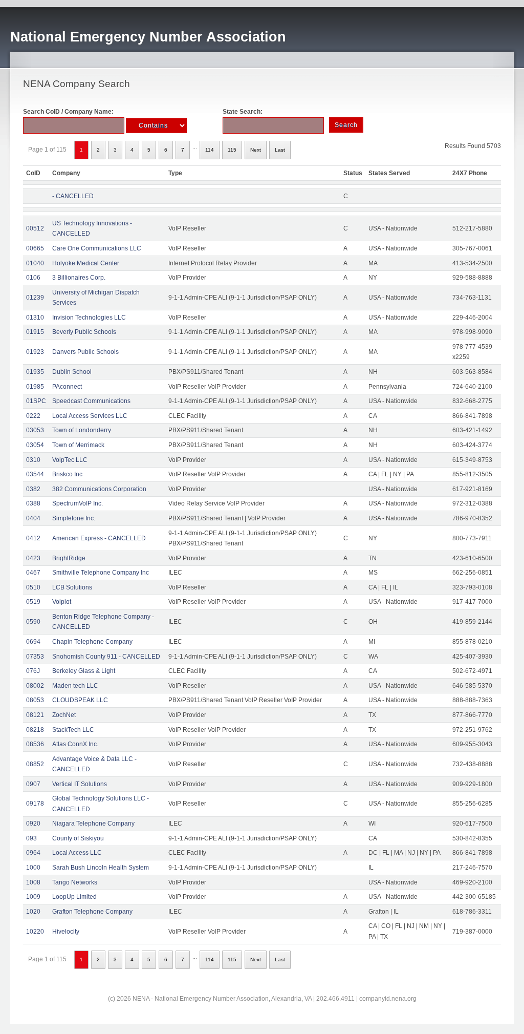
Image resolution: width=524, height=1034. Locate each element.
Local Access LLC (77, 852)
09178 (35, 803)
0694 (33, 641)
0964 (33, 852)
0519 (33, 601)
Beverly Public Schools (84, 331)
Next (255, 150)
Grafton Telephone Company (92, 911)
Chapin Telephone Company (92, 641)
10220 (35, 931)
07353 (35, 656)
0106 (33, 277)
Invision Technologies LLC (89, 317)
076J (33, 670)
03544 (35, 474)
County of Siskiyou (78, 838)
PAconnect (67, 386)
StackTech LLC (73, 729)
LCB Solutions (72, 587)
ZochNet (64, 715)
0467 (33, 572)
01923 (35, 351)
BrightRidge (68, 558)
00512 (35, 228)
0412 (33, 538)
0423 (33, 558)
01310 (35, 317)
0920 (33, 823)
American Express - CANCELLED (99, 538)
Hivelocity (65, 931)
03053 (35, 430)
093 (31, 838)
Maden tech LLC (75, 685)
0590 (33, 621)
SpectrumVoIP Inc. (77, 503)
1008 (33, 882)
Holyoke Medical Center (85, 263)
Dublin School (72, 371)
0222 (33, 415)
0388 (33, 503)
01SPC (36, 401)
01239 (35, 297)
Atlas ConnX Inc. (75, 744)
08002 (35, 685)
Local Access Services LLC (89, 415)
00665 (35, 248)
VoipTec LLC (70, 459)
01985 (35, 386)
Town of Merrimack (78, 445)
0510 (33, 587)
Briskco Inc (67, 474)
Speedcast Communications (91, 401)
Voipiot (61, 601)
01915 (35, 331)
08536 (35, 744)
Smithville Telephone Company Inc (100, 572)
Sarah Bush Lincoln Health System (100, 867)
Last (280, 150)
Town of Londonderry (81, 430)
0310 (33, 459)
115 (232, 150)
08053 (35, 700)
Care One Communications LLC (96, 248)
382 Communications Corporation (99, 489)
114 (209, 150)
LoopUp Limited (74, 896)
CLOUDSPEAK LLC (80, 700)
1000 (33, 867)
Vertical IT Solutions (79, 784)
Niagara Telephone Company (93, 823)
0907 (33, 784)
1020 (33, 911)
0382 (33, 489)
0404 (33, 518)
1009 (33, 896)
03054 (35, 445)
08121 (35, 715)
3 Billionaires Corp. (78, 277)
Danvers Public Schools (85, 351)
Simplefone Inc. (73, 518)
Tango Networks (74, 882)
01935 (35, 371)
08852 (35, 764)
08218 (35, 729)
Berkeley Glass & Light (83, 670)
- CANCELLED (73, 196)
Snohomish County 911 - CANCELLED (106, 656)
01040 (35, 263)
